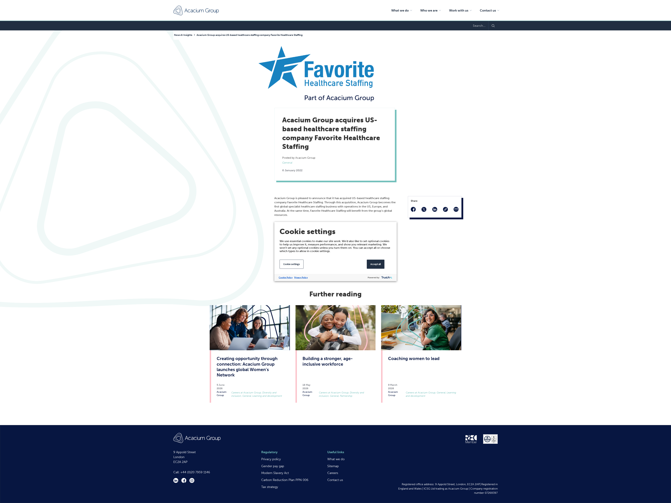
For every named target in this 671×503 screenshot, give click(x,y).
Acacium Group (196, 10)
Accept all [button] (375, 264)
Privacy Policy (301, 277)
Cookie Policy (286, 277)
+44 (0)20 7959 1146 (195, 472)
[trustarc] (386, 277)
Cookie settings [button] (291, 264)
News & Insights (183, 35)
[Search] (493, 25)
